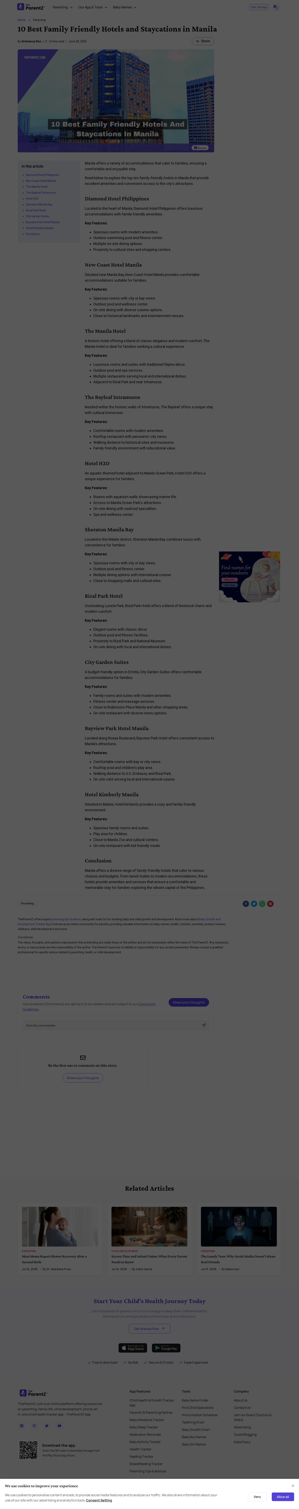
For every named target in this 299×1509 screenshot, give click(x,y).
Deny (257, 1497)
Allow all (283, 1497)
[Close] (293, 1485)
